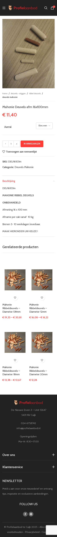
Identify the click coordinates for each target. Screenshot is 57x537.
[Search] (46, 8)
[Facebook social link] (25, 514)
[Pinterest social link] (31, 514)
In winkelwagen (32, 143)
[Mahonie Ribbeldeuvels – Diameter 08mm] (15, 279)
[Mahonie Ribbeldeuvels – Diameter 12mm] (42, 279)
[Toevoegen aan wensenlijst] (15, 297)
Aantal (8, 126)
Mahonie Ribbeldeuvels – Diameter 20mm (38, 371)
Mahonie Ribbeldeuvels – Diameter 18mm (11, 371)
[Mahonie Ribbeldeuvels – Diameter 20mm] (42, 342)
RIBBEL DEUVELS (35, 93)
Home (4, 93)
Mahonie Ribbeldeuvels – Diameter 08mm (11, 308)
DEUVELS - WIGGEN (18, 93)
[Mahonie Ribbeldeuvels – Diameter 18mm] (15, 342)
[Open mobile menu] (4, 8)
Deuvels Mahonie (9, 97)
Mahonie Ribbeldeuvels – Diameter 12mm (38, 308)
